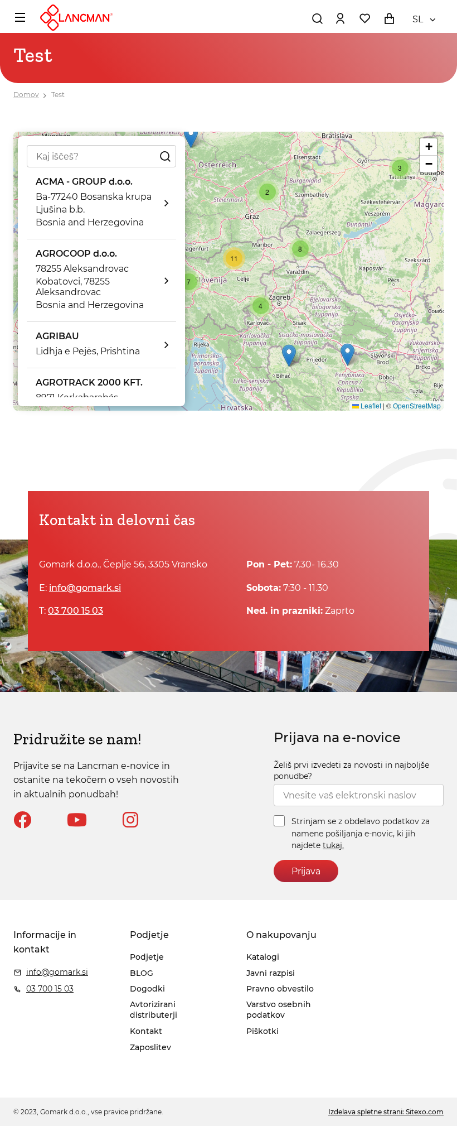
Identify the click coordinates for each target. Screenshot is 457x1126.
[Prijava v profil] (340, 18)
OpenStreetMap (417, 405)
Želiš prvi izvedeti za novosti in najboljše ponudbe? (351, 770)
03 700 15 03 (75, 610)
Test (58, 94)
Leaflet (370, 405)
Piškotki (262, 1031)
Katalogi (262, 957)
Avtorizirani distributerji (153, 1010)
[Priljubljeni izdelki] (364, 18)
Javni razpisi (270, 973)
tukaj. (333, 845)
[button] (191, 137)
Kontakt (146, 1031)
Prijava (305, 871)
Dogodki (147, 989)
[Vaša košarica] (389, 18)
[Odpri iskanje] (317, 18)
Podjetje (147, 957)
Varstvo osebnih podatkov (278, 1010)
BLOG (141, 973)
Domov (26, 94)
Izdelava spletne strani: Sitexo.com (386, 1112)
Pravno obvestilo (280, 989)
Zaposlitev (150, 1047)
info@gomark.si (85, 588)
